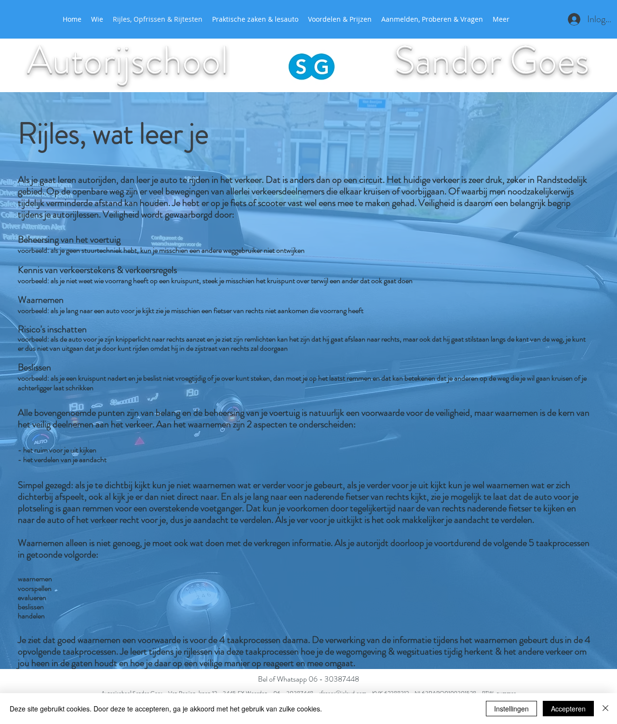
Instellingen (511, 708)
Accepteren (568, 708)
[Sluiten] (605, 708)
